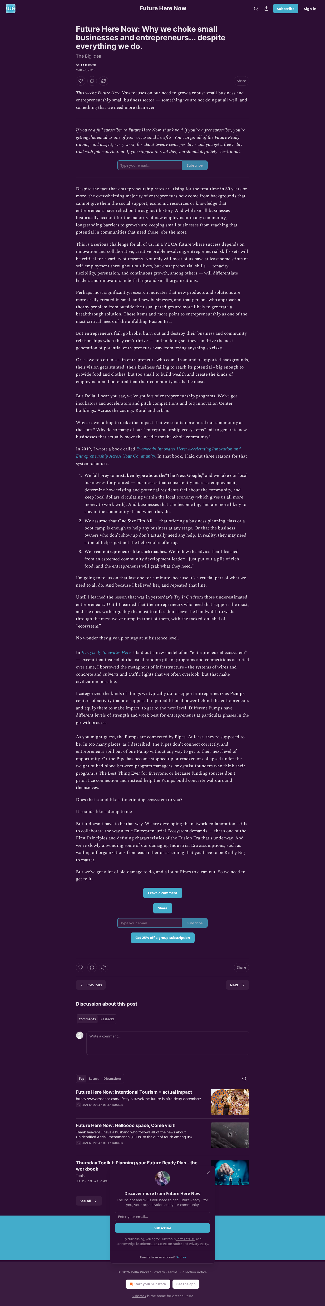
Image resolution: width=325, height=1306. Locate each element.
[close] (208, 1172)
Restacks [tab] (107, 1019)
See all (85, 1200)
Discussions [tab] (112, 1079)
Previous (94, 984)
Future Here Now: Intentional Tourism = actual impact (134, 1092)
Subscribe (286, 8)
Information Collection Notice (161, 1243)
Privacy (159, 1272)
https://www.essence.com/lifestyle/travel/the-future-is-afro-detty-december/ (138, 1098)
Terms (172, 1272)
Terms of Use (185, 1239)
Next (234, 984)
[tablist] (96, 1019)
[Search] (256, 8)
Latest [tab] (94, 1079)
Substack (139, 1296)
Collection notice (193, 1272)
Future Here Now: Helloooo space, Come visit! (126, 1125)
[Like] (80, 81)
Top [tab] (81, 1079)
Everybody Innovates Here (106, 652)
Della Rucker (86, 65)
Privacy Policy (198, 1243)
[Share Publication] (266, 8)
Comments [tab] (87, 1019)
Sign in (310, 8)
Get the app (186, 1284)
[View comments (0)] (92, 81)
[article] (162, 1102)
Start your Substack (150, 1284)
